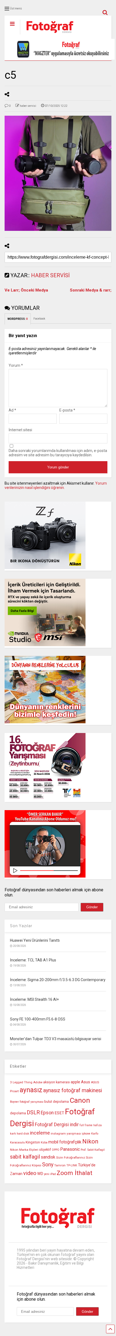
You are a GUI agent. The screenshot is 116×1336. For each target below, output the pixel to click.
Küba (44, 1142)
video (29, 1173)
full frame (86, 1125)
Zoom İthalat (74, 1173)
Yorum (16, 365)
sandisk (48, 1157)
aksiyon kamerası (56, 1082)
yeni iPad (50, 1174)
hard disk (23, 1133)
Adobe (37, 1082)
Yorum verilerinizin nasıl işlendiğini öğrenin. (56, 485)
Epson (47, 1112)
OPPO (55, 1150)
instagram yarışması (66, 1133)
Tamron (60, 1165)
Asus (85, 1082)
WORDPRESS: (18, 318)
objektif (45, 1149)
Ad (12, 410)
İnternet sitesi (20, 430)
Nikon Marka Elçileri (24, 1150)
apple (75, 1082)
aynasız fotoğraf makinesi (72, 1090)
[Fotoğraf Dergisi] (47, 35)
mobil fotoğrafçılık (64, 1142)
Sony (47, 1165)
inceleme (40, 1133)
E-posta (67, 410)
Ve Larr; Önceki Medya (26, 290)
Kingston (33, 1142)
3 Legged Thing (21, 1082)
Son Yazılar (21, 926)
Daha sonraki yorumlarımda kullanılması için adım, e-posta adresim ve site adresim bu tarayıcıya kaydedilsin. (58, 452)
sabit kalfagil (25, 1156)
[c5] (58, 173)
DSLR (33, 1112)
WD (40, 1173)
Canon (80, 1100)
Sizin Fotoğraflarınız (70, 1157)
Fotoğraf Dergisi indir (57, 1124)
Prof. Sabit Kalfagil (93, 1150)
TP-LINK (71, 1165)
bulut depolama (56, 1101)
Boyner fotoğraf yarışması (26, 1102)
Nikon (90, 1141)
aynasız (31, 1090)
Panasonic (70, 1149)
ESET (59, 1113)
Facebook (39, 318)
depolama (18, 1113)
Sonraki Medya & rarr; (90, 290)
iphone (86, 1133)
